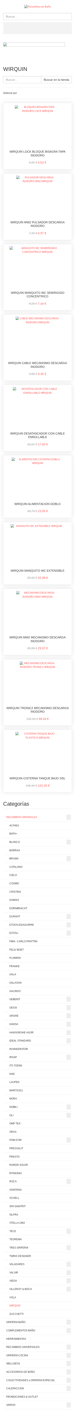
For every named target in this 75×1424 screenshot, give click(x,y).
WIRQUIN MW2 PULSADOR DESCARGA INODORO (37, 224)
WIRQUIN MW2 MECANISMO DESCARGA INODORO (37, 639)
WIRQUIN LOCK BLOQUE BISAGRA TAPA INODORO (37, 153)
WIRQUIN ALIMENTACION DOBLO (37, 504)
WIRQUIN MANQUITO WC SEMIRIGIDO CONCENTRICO (37, 294)
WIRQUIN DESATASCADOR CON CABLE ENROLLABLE (37, 435)
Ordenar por (10, 93)
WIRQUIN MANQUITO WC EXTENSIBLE (37, 570)
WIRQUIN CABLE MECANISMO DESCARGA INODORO (37, 364)
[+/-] (21, 93)
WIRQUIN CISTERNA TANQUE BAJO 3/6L (37, 778)
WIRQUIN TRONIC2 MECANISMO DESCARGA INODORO (37, 709)
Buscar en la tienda (56, 79)
